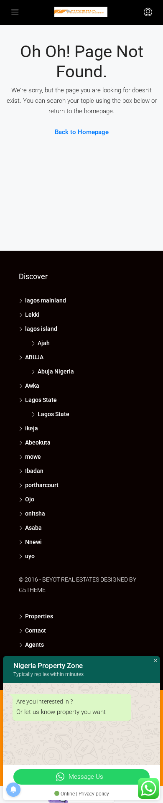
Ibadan (34, 471)
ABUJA (34, 357)
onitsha (35, 513)
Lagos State (41, 399)
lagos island (41, 328)
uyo (30, 556)
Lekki (32, 314)
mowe (33, 456)
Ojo (29, 499)
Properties (39, 616)
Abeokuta (38, 442)
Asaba (33, 527)
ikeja (31, 428)
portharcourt (42, 485)
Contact (35, 630)
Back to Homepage (82, 132)
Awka (32, 385)
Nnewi (33, 542)
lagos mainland (45, 300)
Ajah (44, 343)
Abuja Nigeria (56, 371)
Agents (34, 644)
